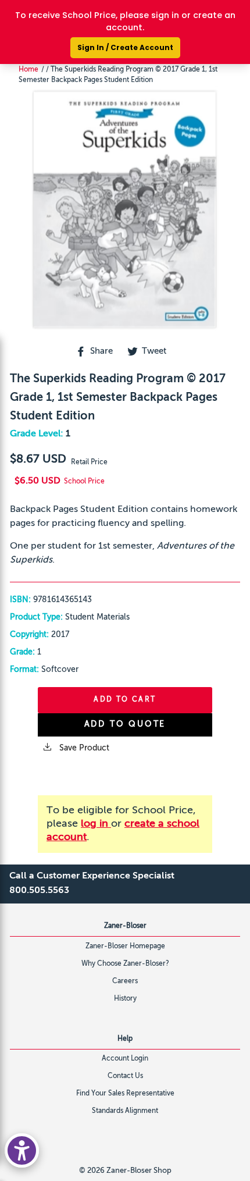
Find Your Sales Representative (125, 1093)
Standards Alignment (125, 1111)
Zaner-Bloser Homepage (125, 946)
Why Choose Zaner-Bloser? (125, 964)
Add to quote (125, 724)
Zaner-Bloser (125, 926)
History (125, 998)
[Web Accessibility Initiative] (22, 1150)
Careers (125, 981)
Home (28, 69)
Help (125, 1039)
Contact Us (125, 1076)
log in (96, 824)
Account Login (125, 1058)
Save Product (83, 748)
